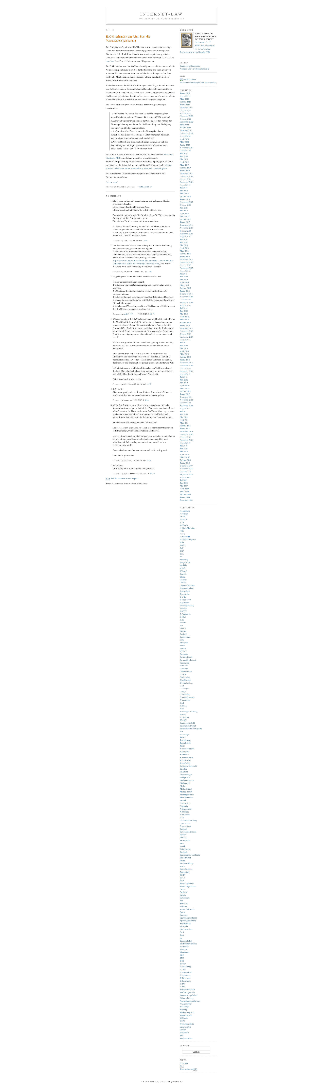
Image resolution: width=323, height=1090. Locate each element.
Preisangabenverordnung (190, 854)
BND (182, 553)
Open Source (185, 823)
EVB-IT (183, 651)
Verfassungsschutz (187, 992)
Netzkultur (184, 806)
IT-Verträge (184, 734)
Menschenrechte (186, 797)
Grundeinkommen (187, 697)
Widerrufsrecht (186, 1015)
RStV (182, 880)
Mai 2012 (184, 382)
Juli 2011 (183, 411)
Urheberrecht (185, 978)
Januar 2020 (185, 144)
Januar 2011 (185, 428)
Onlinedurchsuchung (188, 820)
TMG (182, 958)
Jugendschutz (185, 742)
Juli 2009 (183, 480)
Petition (183, 834)
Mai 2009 (184, 485)
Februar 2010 (185, 460)
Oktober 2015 (185, 265)
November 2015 (186, 262)
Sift (181, 900)
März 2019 (184, 164)
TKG (182, 955)
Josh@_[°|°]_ (128, 314)
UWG (182, 986)
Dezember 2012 (186, 362)
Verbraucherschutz (187, 989)
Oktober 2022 (185, 118)
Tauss (182, 935)
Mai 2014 (184, 313)
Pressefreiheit (185, 857)
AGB (182, 530)
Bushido (183, 565)
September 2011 (186, 405)
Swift (182, 932)
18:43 (147, 400)
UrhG (182, 983)
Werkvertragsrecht (187, 1012)
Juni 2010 (184, 448)
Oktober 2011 (185, 402)
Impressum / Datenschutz (190, 65)
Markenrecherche (187, 780)
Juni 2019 (184, 156)
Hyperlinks (184, 717)
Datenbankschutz (187, 588)
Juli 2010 (183, 445)
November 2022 (186, 116)
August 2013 (185, 339)
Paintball (183, 828)
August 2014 (185, 305)
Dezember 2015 (186, 259)
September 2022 (186, 121)
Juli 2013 (183, 342)
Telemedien (184, 946)
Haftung (183, 705)
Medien (183, 786)
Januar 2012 (185, 394)
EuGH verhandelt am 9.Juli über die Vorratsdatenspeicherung (128, 38)
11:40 (149, 271)
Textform (183, 949)
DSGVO (183, 611)
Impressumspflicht (187, 722)
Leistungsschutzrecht (188, 766)
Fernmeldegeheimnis (188, 660)
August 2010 (185, 442)
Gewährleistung (186, 682)
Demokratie (184, 594)
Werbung (183, 1009)
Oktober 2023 (185, 110)
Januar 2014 (185, 325)
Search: (185, 1046)
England (183, 634)
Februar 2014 (185, 322)
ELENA (183, 631)
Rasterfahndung (186, 869)
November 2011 (186, 399)
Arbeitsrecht (185, 536)
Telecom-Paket (186, 940)
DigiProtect (184, 602)
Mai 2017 (184, 210)
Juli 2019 (183, 153)
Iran (181, 731)
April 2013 (184, 351)
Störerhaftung (185, 923)
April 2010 (184, 454)
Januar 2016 (185, 256)
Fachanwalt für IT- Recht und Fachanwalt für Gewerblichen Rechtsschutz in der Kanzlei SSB (197, 47)
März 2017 (184, 216)
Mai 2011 (184, 417)
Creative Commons (187, 585)
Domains (183, 608)
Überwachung (185, 966)
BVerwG (183, 571)
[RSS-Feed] (188, 79)
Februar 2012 (185, 391)
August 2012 (185, 374)
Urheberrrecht (185, 980)
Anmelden (184, 1063)
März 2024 (184, 98)
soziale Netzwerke (187, 909)
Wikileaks (184, 1018)
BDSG (183, 545)
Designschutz (185, 599)
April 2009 (184, 488)
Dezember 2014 (186, 293)
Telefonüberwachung (188, 943)
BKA (182, 550)
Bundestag (184, 559)
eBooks (183, 622)
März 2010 (184, 457)
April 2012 (184, 385)
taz (181, 938)
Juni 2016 (184, 242)
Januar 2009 (185, 497)
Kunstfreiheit (185, 763)
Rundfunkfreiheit (187, 883)
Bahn (182, 542)
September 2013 (186, 336)
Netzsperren (185, 814)
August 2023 (185, 113)
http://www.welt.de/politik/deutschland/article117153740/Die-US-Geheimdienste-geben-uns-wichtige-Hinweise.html (143, 262)
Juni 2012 (184, 379)
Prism (182, 860)
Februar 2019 (185, 167)
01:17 (152, 314)
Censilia (183, 574)
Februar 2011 (185, 425)
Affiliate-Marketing (187, 528)
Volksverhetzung (186, 998)
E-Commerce (185, 614)
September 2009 (186, 474)
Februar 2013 (185, 356)
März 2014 (184, 319)
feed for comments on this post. (122, 478)
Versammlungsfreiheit (189, 995)
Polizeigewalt (185, 849)
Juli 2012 (183, 376)
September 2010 (186, 440)
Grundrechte (185, 700)
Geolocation (185, 677)
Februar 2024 (185, 101)
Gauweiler (184, 668)
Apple (182, 533)
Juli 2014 (183, 308)
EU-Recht (184, 642)
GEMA (183, 674)
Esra (182, 639)
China (182, 576)
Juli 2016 (183, 239)
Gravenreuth (185, 694)
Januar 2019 (185, 170)
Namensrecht (185, 803)
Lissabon (183, 768)
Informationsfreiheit (188, 725)
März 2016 (184, 250)
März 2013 (184, 354)
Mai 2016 (184, 245)
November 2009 (186, 468)
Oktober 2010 (185, 437)
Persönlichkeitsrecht (188, 831)
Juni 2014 (184, 310)
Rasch (182, 866)
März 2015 (184, 285)
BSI (181, 556)
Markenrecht (185, 783)
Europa (183, 648)
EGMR (183, 628)
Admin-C (184, 519)
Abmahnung (185, 510)
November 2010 (186, 434)
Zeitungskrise (185, 1026)
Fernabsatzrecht (186, 656)
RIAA (182, 877)
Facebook (184, 654)
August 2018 (185, 184)
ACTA (182, 516)
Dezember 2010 (186, 431)
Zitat (182, 1035)
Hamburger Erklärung (189, 711)
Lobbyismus (185, 777)
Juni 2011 (184, 414)
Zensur (183, 1029)
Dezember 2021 (186, 130)
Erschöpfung (185, 636)
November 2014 (186, 296)
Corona (183, 582)
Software (183, 906)
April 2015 (184, 282)
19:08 (149, 460)
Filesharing (184, 662)
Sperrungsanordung (188, 920)
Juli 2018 (183, 187)
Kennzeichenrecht (187, 748)
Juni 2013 (184, 345)
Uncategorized (185, 972)
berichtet (110, 61)
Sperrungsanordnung (188, 917)
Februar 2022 (185, 127)
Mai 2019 (184, 159)
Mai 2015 (184, 279)
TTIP (182, 960)
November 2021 (186, 133)
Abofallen (184, 513)
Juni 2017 (184, 207)
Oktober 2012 (185, 368)
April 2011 (184, 420)
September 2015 (186, 268)
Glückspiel (184, 688)
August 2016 (185, 236)
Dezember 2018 (186, 173)
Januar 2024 (185, 104)
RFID (182, 874)
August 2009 (185, 477)
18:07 (149, 384)
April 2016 (184, 248)
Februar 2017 (185, 219)
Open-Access (185, 826)
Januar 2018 (185, 199)
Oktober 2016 (185, 230)
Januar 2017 (185, 222)
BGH (182, 548)
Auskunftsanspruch (188, 539)
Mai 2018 (184, 190)
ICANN (183, 720)
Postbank (183, 852)
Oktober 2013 (185, 334)
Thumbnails (184, 952)
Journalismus (185, 740)
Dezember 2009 (186, 465)
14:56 (152, 473)
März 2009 (184, 491)
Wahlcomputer (185, 1003)
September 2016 (186, 233)
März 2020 (184, 142)
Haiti (182, 708)
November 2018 (186, 176)
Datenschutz (185, 591)
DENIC (183, 596)
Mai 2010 (184, 451)
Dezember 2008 (186, 500)
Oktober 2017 (185, 204)
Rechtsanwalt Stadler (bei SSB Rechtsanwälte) (198, 82)
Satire (182, 889)
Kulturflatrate (185, 760)
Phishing (183, 837)
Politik (182, 846)
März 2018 (184, 193)
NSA (182, 817)
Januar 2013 (185, 359)
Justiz (182, 745)
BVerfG (183, 568)
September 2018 (186, 182)
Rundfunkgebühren (187, 886)
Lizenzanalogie (186, 774)
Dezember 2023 (186, 107)
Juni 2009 (184, 482)
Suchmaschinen (186, 929)
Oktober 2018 (185, 179)
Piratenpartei (185, 840)
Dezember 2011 (186, 396)
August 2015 (185, 270)
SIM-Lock (184, 903)
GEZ (182, 685)
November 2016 (186, 227)
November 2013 (186, 331)
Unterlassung (185, 975)
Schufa (183, 894)
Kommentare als (188, 1069)
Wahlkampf (184, 1006)
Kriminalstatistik (186, 757)
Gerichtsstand (185, 680)
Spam (182, 912)
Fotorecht (184, 665)
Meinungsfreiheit (187, 794)
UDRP (183, 969)
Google (183, 691)
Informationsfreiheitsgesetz (191, 728)
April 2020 (184, 139)
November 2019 (186, 147)
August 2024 (185, 96)
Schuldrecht (184, 897)
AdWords (184, 525)
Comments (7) (145, 187)
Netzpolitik (184, 811)
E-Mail (183, 616)
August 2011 (185, 408)
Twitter (183, 963)
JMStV (183, 737)
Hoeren (183, 714)
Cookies (183, 579)
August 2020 (185, 136)
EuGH (182, 645)
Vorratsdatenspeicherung (190, 1000)
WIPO (182, 1020)
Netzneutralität (185, 808)
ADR (182, 522)
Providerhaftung (186, 863)
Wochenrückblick (187, 1023)
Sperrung (183, 914)
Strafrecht (184, 926)
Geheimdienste (186, 671)
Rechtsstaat (184, 872)
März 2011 (184, 422)
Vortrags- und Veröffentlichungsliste (194, 68)
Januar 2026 (185, 93)
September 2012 (186, 371)
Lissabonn (184, 771)
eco (181, 625)
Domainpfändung (187, 605)
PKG (182, 843)
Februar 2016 (185, 253)
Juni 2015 (184, 276)
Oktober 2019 (185, 150)
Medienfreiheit (186, 788)
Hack (182, 702)
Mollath (183, 800)
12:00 (145, 240)
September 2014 (186, 302)
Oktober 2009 (185, 471)
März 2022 (184, 124)
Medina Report (186, 791)
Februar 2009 (185, 494)
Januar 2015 (185, 290)
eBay (182, 619)
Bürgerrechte (185, 562)
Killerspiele (184, 751)
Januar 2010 (185, 462)
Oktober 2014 (185, 299)
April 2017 (184, 213)
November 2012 (186, 365)
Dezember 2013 (186, 328)
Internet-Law (161, 14)
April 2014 (184, 316)
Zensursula (184, 1032)
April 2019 (184, 162)
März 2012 (184, 388)
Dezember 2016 (186, 224)
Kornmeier (184, 754)
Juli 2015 (183, 273)
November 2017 (186, 202)
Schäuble (183, 892)
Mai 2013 (184, 348)
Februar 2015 (185, 288)
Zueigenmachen (186, 1038)
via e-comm (112, 182)
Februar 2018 (185, 196)
